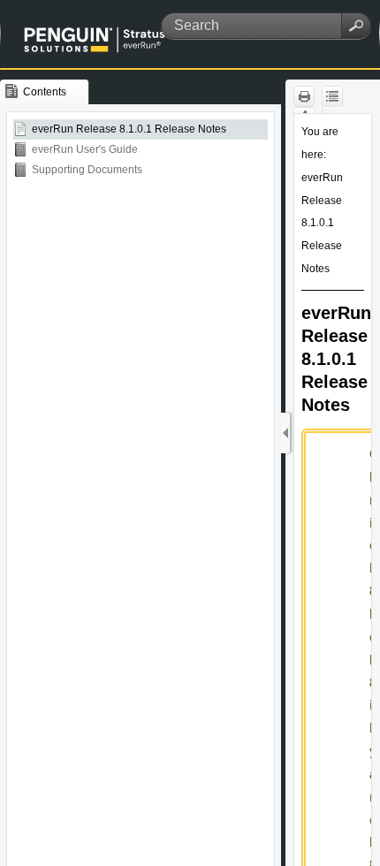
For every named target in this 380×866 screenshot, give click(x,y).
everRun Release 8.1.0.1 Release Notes (129, 129)
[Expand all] (332, 96)
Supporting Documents (87, 169)
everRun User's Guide (85, 149)
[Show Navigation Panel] (285, 433)
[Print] (304, 96)
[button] (356, 25)
